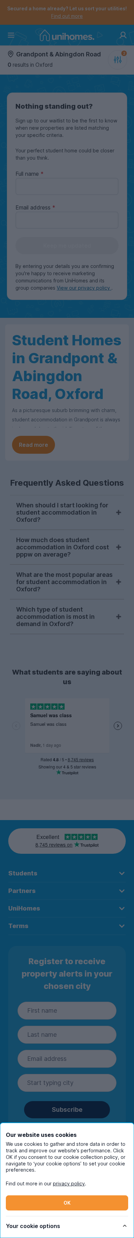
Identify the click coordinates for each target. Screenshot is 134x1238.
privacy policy (69, 1183)
